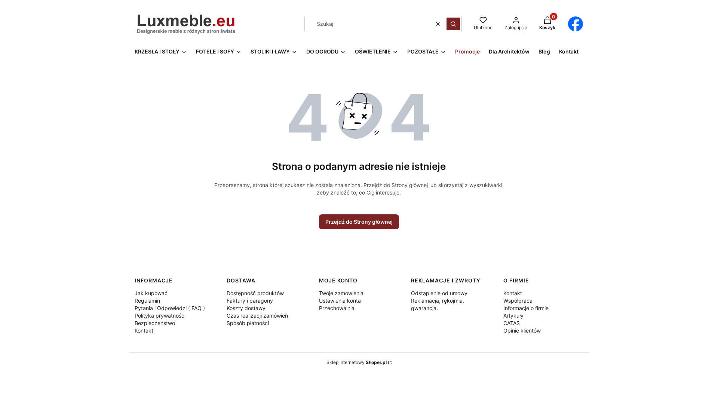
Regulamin (147, 300)
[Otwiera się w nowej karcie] (575, 24)
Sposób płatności (248, 323)
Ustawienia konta (340, 300)
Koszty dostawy (246, 308)
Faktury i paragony (250, 300)
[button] (453, 24)
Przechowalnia (337, 308)
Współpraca (518, 300)
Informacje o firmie (526, 308)
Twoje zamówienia (341, 293)
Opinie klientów (522, 330)
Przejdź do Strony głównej (359, 221)
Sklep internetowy (356, 362)
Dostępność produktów (255, 293)
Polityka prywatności (160, 315)
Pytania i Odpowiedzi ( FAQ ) (170, 308)
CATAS (511, 323)
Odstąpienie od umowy (439, 293)
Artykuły (513, 315)
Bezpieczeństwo (155, 323)
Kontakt (144, 330)
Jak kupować (151, 293)
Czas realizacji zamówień (257, 315)
